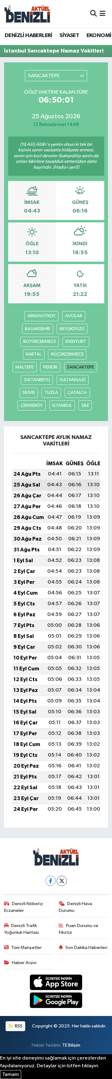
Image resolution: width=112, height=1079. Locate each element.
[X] (62, 881)
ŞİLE (85, 405)
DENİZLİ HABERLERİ (28, 35)
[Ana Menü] (102, 13)
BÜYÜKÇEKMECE (39, 341)
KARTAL (33, 354)
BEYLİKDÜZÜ (72, 329)
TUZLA (51, 392)
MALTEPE (24, 367)
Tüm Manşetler (26, 947)
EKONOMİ (98, 35)
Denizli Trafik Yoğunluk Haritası (21, 929)
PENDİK (50, 367)
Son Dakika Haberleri (86, 947)
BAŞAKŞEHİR (37, 329)
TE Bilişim (71, 1045)
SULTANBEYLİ (37, 379)
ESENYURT (75, 341)
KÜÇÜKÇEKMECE (67, 354)
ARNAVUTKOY (41, 316)
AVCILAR (73, 316)
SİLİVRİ (28, 392)
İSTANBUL (62, 405)
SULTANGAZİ (72, 379)
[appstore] (56, 983)
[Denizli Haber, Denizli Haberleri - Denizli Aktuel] (27, 14)
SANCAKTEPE (80, 367)
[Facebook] (50, 881)
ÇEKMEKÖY (32, 405)
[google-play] (56, 1001)
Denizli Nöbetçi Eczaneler (23, 907)
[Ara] (93, 13)
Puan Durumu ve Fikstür (79, 929)
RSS (18, 1026)
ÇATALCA (77, 392)
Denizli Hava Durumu (75, 907)
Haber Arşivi (24, 962)
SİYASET (69, 35)
